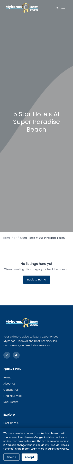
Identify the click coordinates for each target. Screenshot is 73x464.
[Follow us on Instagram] (6, 355)
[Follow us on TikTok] (16, 355)
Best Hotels (11, 423)
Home (7, 238)
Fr (15, 238)
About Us (9, 384)
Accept (29, 457)
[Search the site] (57, 8)
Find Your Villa (12, 396)
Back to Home (36, 279)
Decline (11, 457)
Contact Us (11, 390)
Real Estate (11, 402)
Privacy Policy (60, 448)
